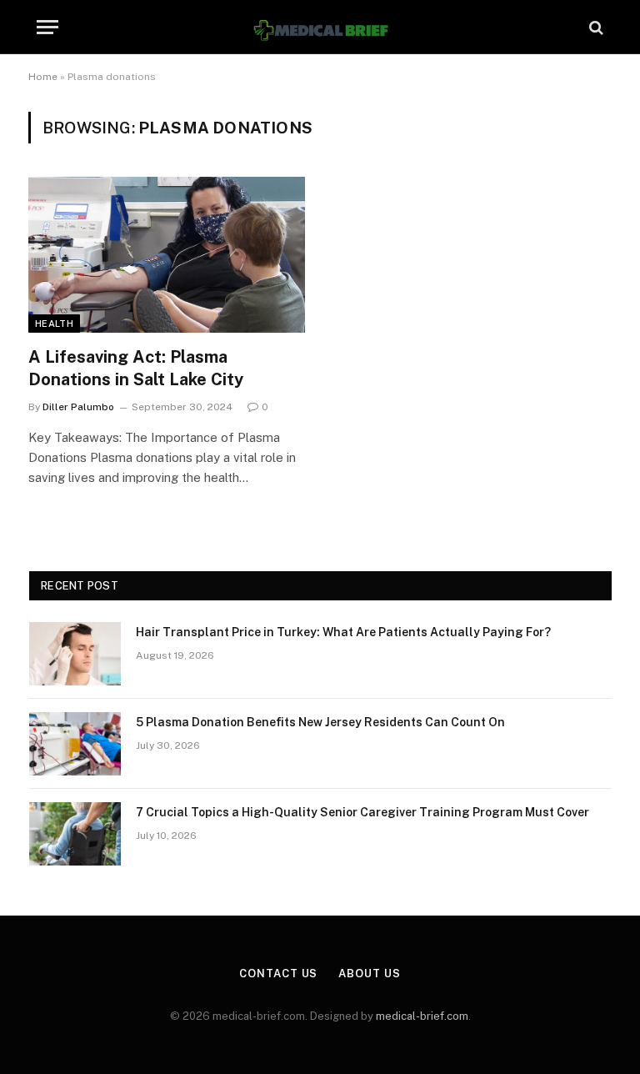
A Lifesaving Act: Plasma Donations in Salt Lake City (135, 368)
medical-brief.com (422, 1016)
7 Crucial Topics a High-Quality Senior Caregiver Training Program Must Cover (362, 812)
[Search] (594, 27)
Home (43, 77)
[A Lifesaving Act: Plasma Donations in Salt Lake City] (166, 255)
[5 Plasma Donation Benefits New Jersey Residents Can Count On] (75, 743)
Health (54, 324)
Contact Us (278, 973)
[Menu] (47, 27)
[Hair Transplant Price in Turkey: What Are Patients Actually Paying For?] (75, 653)
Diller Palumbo (78, 407)
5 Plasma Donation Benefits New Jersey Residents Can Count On (320, 722)
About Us (369, 973)
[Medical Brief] (320, 27)
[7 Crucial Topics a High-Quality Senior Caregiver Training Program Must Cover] (75, 834)
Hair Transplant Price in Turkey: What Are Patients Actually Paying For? (343, 632)
